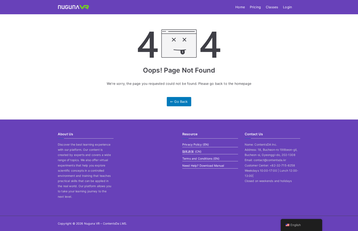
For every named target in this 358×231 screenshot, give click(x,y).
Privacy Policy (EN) (195, 144)
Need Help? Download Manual (203, 165)
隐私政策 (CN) (191, 151)
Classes (272, 7)
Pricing (255, 7)
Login (287, 7)
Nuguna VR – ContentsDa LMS (105, 223)
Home (240, 7)
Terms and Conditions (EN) (200, 158)
